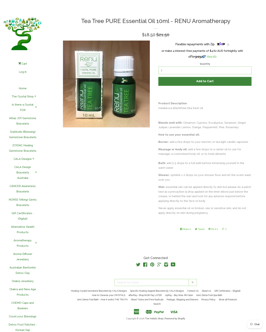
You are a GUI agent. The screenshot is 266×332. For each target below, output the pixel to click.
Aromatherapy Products (23, 243)
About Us (206, 291)
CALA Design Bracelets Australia (22, 172)
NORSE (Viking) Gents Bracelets (23, 202)
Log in (23, 71)
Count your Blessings (22, 316)
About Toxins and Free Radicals (147, 299)
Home (23, 88)
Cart (24, 63)
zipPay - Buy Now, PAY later (179, 295)
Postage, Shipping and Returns (182, 299)
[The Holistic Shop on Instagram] (166, 265)
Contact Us (193, 291)
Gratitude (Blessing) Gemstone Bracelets (22, 134)
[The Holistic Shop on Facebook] (145, 265)
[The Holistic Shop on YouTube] (173, 265)
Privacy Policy (208, 299)
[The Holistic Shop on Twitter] (138, 265)
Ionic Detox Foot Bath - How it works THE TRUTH (102, 299)
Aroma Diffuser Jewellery (22, 256)
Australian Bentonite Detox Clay (23, 270)
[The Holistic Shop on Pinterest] (152, 265)
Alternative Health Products (22, 229)
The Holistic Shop (154, 318)
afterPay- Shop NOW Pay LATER (145, 295)
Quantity (205, 64)
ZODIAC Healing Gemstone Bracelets (22, 148)
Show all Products (228, 299)
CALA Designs (23, 159)
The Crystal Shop (23, 96)
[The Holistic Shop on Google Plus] (159, 265)
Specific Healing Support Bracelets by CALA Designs (157, 291)
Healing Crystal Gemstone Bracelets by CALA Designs (99, 291)
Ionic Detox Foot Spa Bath (209, 295)
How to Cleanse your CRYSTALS (108, 295)
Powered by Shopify (175, 318)
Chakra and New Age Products (22, 292)
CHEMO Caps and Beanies (22, 305)
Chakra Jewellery (23, 281)
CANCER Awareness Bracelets (23, 188)
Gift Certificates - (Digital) (23, 216)
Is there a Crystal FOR (22, 107)
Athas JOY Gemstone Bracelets (22, 121)
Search (157, 304)
